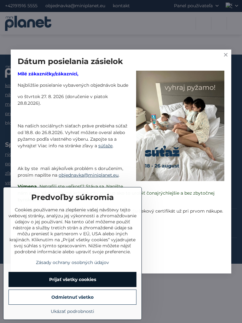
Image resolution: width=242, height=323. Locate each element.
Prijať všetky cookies (72, 279)
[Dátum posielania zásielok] (180, 127)
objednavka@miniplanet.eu (88, 175)
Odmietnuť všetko (72, 297)
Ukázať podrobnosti (72, 311)
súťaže (105, 146)
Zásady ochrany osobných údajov (72, 262)
